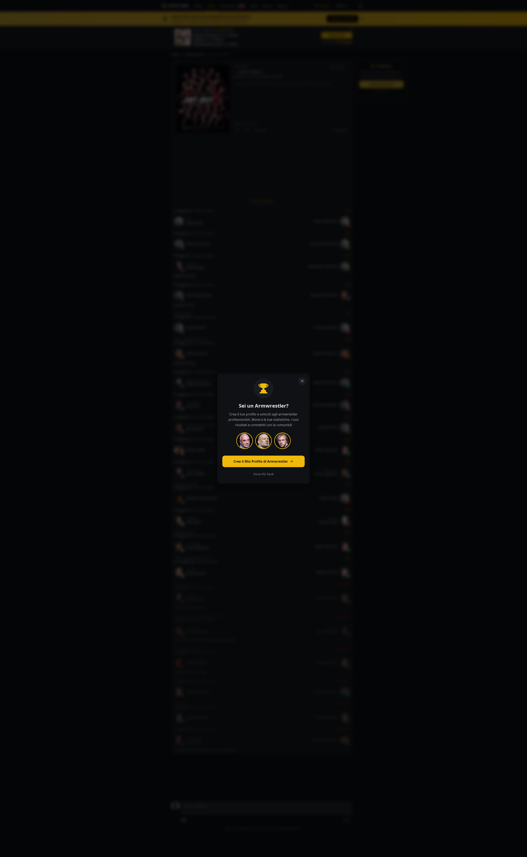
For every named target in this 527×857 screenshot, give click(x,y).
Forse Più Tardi (263, 474)
